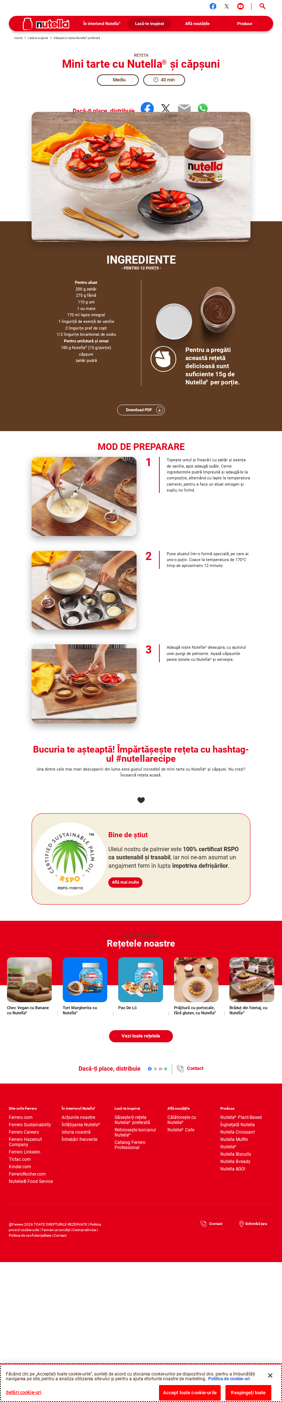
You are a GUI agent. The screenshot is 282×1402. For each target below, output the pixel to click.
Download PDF (139, 409)
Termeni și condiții (55, 1230)
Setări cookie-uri (23, 1392)
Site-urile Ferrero (23, 1108)
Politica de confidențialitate (30, 1235)
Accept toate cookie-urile (190, 1392)
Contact (195, 1068)
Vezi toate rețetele (141, 1036)
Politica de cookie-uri (229, 1378)
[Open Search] (262, 6)
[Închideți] (270, 1375)
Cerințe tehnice (84, 1230)
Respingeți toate (248, 1392)
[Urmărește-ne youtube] (240, 6)
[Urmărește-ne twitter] (227, 6)
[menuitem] (102, 23)
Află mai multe (125, 882)
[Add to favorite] (140, 800)
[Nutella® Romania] (46, 24)
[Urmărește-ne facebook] (213, 6)
